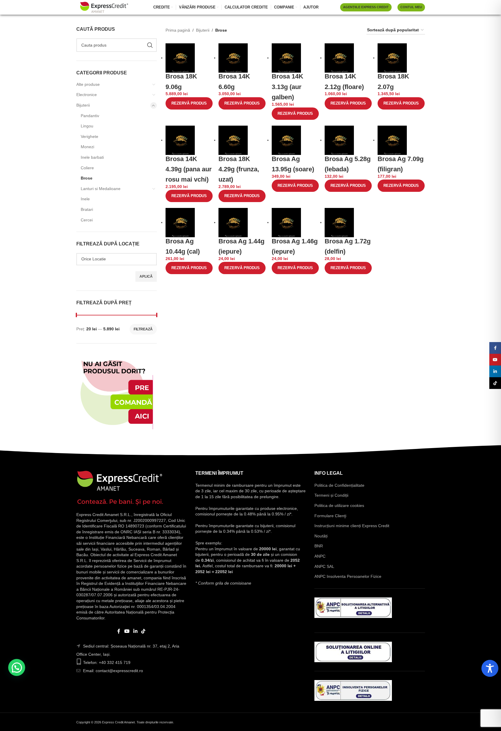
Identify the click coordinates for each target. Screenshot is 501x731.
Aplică (146, 276)
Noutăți (321, 536)
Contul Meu (411, 7)
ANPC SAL (324, 566)
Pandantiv (90, 115)
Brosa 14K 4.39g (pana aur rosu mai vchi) (189, 169)
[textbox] (116, 259)
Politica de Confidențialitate (339, 485)
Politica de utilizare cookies (339, 505)
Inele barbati (92, 157)
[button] (16, 667)
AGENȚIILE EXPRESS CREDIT (366, 7)
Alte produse (88, 84)
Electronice (86, 94)
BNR (318, 546)
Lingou (87, 126)
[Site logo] (104, 7)
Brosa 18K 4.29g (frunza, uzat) (238, 169)
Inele (85, 199)
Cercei (87, 220)
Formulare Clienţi (330, 515)
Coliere (87, 167)
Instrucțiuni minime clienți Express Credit (351, 525)
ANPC (320, 556)
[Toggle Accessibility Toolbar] (490, 668)
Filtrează (143, 329)
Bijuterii (83, 105)
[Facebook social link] (118, 631)
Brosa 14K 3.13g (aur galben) (287, 86)
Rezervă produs (189, 103)
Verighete (89, 136)
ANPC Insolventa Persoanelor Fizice (347, 576)
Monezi (87, 146)
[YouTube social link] (126, 631)
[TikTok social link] (143, 631)
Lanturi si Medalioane (100, 188)
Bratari (87, 209)
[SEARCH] (150, 45)
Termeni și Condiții (331, 495)
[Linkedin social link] (136, 631)
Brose (86, 178)
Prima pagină (178, 30)
